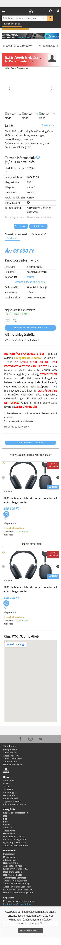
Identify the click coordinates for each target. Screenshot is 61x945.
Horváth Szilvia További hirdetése (30, 327)
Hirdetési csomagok (12, 874)
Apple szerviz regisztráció (15, 880)
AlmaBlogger (9, 792)
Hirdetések (31, 18)
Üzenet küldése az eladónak (30, 282)
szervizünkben (39, 399)
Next (51, 88)
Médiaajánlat (9, 857)
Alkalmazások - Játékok (14, 804)
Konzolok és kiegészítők (14, 839)
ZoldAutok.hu (10, 761)
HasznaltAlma (20, 386)
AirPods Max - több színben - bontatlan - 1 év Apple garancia (30, 500)
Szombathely (34, 267)
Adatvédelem (9, 860)
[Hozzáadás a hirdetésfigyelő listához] (38, 158)
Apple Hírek (8, 780)
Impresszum (9, 854)
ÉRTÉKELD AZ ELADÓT (17, 314)
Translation (47, 125)
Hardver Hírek (10, 795)
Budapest (8, 534)
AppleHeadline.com (12, 758)
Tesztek (7, 786)
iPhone (6, 824)
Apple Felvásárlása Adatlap (16, 883)
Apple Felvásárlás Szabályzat (17, 886)
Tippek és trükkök (12, 801)
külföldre (26, 403)
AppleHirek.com (11, 755)
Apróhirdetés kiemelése (14, 877)
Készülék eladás (12, 23)
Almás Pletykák (10, 798)
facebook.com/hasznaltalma (17, 904)
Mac (5, 815)
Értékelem (12, 238)
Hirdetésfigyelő (10, 863)
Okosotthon (9, 833)
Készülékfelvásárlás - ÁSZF (16, 868)
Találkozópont (39, 386)
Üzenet (40, 226)
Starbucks (20, 382)
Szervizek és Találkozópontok (17, 889)
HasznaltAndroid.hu (13, 764)
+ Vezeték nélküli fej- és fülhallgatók (22, 340)
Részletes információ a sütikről (35, 922)
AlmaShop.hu (9, 752)
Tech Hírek (8, 789)
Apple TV (7, 827)
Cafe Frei (41, 382)
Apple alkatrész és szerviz (15, 845)
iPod (5, 821)
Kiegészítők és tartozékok (15, 812)
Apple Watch (9, 830)
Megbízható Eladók (12, 872)
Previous (10, 88)
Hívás (22, 226)
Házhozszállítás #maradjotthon (18, 892)
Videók (6, 783)
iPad (5, 818)
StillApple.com (10, 749)
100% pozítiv (22, 531)
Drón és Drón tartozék (14, 836)
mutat (30, 277)
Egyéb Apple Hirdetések (14, 842)
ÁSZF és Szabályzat (12, 865)
